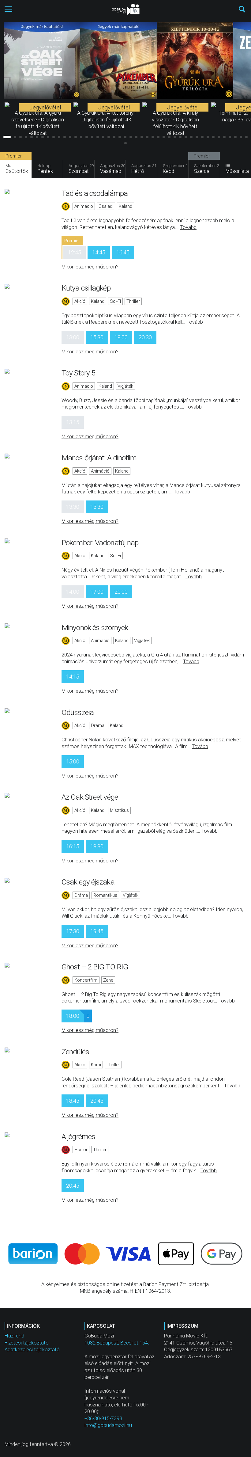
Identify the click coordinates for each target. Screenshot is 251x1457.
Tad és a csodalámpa (95, 193)
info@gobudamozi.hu (108, 1425)
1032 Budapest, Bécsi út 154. (116, 1343)
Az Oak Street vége (90, 797)
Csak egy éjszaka (88, 881)
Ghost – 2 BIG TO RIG (95, 966)
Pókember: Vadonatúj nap (100, 542)
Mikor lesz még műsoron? (90, 267)
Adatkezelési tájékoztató (32, 1349)
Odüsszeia (78, 712)
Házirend (14, 1336)
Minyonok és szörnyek (95, 627)
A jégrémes (78, 1136)
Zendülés (75, 1051)
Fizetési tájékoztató (27, 1343)
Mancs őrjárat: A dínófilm (99, 457)
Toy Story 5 (78, 372)
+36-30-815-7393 (103, 1418)
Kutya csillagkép (86, 287)
